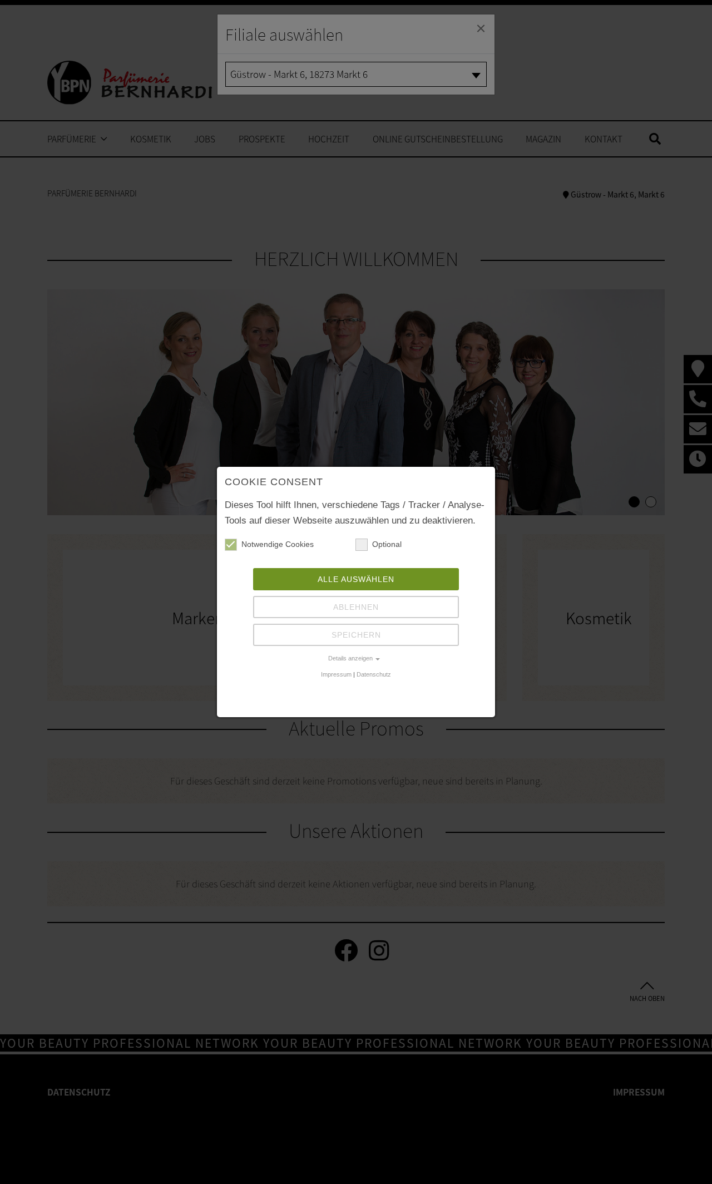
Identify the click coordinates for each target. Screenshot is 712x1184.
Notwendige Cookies (277, 544)
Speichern (356, 634)
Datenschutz (374, 674)
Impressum (336, 674)
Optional (387, 544)
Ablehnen (356, 607)
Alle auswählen (356, 579)
